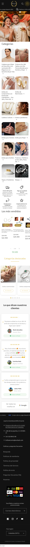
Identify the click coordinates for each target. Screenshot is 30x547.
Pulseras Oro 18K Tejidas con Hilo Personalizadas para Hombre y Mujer (21, 67)
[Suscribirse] (24, 510)
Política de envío (9, 470)
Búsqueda (6, 452)
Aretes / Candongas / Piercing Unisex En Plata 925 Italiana (7, 231)
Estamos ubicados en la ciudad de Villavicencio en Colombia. (15, 426)
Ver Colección (8, 290)
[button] (2, 3)
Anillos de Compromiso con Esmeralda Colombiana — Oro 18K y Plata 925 (8, 95)
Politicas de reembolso (11, 456)
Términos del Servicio (10, 466)
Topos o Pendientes (8, 180)
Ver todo (15, 252)
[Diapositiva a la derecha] (19, 248)
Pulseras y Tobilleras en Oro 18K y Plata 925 (21, 159)
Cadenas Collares (7, 117)
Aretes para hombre (8, 158)
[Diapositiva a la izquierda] (11, 248)
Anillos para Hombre (8, 138)
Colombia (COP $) (13, 533)
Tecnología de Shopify (20, 541)
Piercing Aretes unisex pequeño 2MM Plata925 (18, 230)
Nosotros (6, 479)
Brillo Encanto (11, 541)
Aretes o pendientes (21, 117)
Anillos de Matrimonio (18, 93)
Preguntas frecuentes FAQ (12, 475)
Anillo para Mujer (20, 138)
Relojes (17, 180)
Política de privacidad (10, 461)
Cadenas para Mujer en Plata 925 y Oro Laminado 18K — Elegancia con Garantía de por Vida (8, 68)
